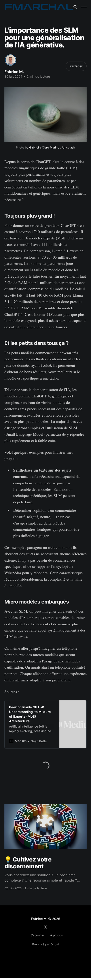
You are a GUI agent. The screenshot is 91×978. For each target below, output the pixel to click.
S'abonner (37, 935)
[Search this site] (75, 7)
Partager (76, 66)
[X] (45, 927)
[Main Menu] (84, 7)
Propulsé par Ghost (45, 944)
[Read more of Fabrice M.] (10, 60)
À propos (56, 935)
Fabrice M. (14, 72)
